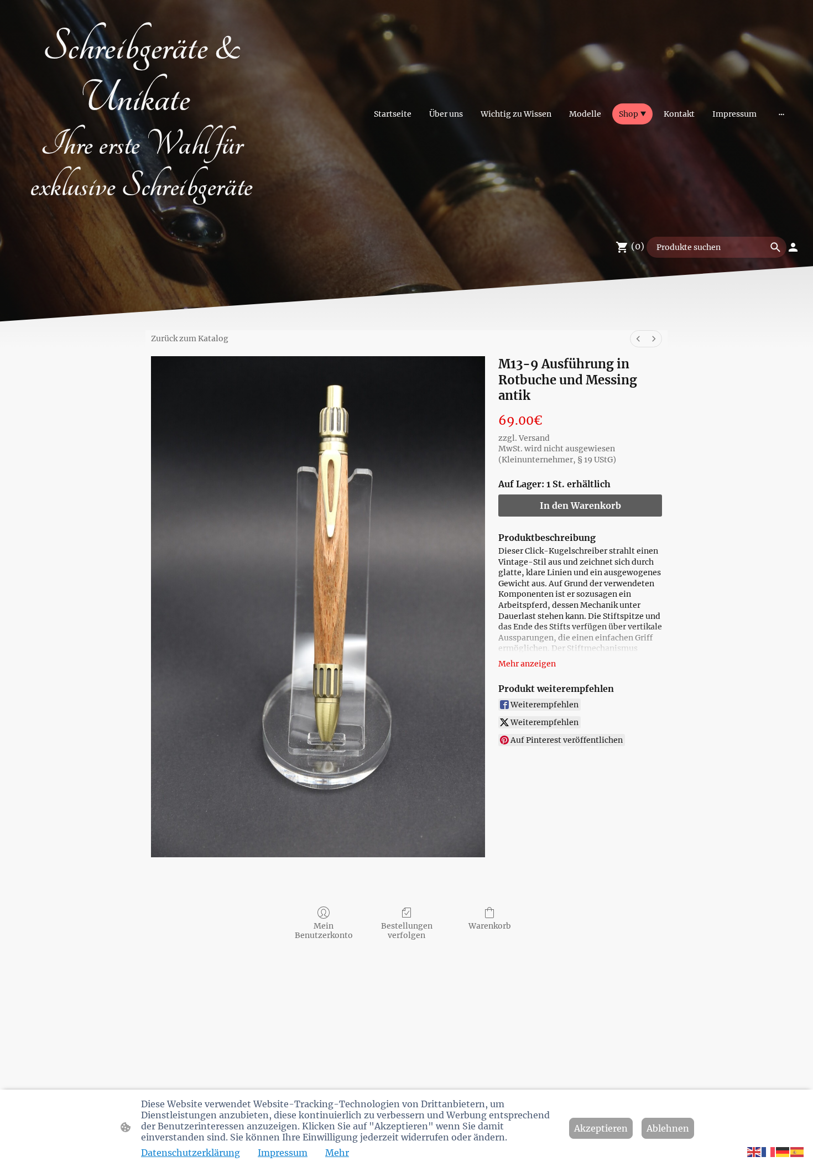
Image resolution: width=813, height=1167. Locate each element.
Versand (534, 438)
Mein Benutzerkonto (324, 930)
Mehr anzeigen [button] (527, 664)
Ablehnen (668, 1128)
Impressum (283, 1152)
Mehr (337, 1152)
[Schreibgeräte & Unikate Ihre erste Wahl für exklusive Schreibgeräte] (141, 213)
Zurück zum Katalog (189, 338)
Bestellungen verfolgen (406, 930)
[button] (754, 1151)
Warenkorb (489, 926)
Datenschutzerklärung (190, 1152)
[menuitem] (638, 339)
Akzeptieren (601, 1128)
